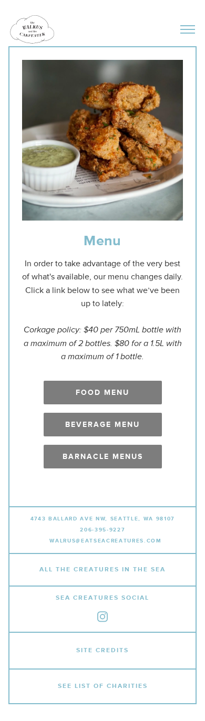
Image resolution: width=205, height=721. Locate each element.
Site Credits (102, 650)
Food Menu (102, 392)
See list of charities (103, 686)
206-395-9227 (102, 530)
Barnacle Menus (103, 456)
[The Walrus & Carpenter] (32, 29)
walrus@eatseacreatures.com (105, 541)
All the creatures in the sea (102, 569)
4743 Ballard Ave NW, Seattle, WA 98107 (102, 519)
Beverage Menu (102, 424)
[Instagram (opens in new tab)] (102, 616)
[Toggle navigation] (188, 29)
